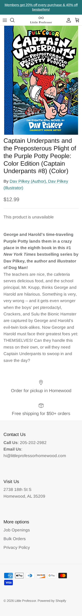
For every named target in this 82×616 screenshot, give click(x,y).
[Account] (67, 20)
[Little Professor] (41, 20)
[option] (41, 80)
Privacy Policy (16, 547)
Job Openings (16, 530)
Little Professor (25, 600)
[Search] (14, 20)
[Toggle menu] (5, 20)
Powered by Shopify (52, 600)
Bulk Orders (14, 538)
